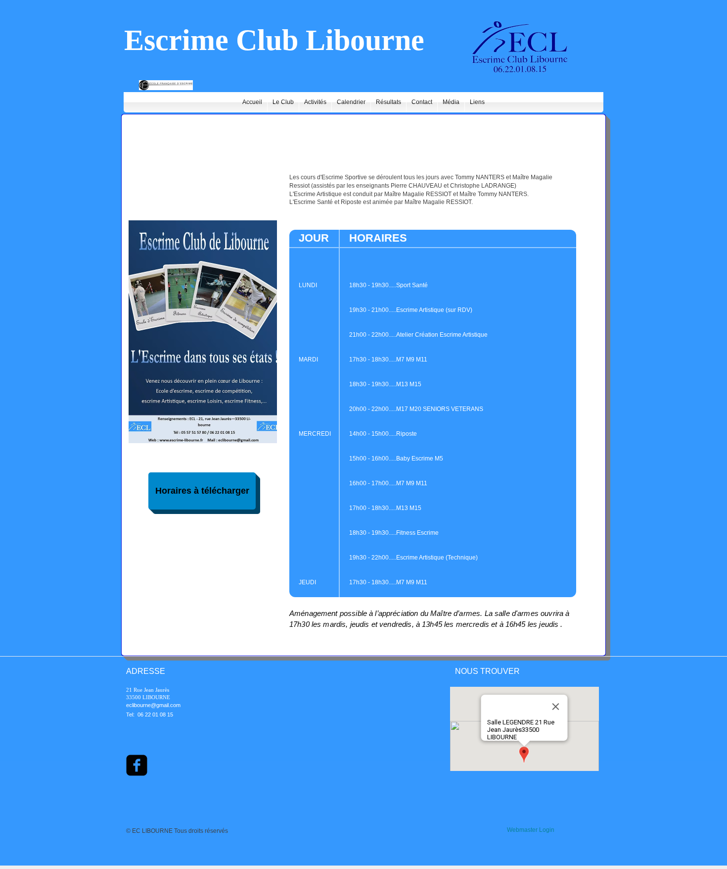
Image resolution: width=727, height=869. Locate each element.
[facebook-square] (136, 765)
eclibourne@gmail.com (153, 705)
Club (267, 40)
